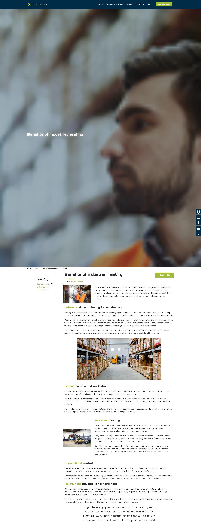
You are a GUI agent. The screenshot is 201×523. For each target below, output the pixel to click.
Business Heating (44, 284)
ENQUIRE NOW (164, 4)
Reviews (119, 4)
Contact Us (139, 4)
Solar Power (43, 290)
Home (101, 4)
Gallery (129, 4)
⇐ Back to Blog (164, 275)
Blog (149, 4)
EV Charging (42, 287)
